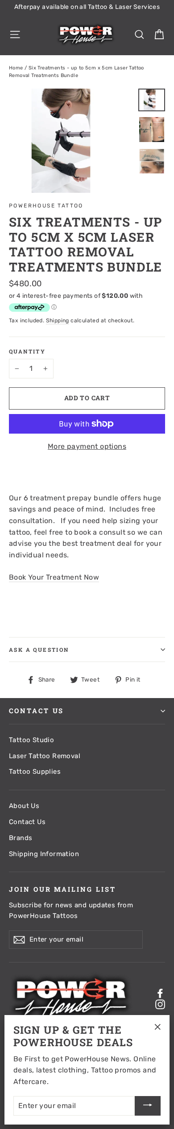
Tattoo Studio (31, 740)
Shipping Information (44, 854)
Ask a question (39, 649)
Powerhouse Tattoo (46, 206)
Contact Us (27, 822)
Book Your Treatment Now (54, 577)
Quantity (27, 351)
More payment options (87, 446)
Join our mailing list (62, 889)
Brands (20, 838)
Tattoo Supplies (35, 772)
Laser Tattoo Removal (44, 756)
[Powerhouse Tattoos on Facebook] (160, 993)
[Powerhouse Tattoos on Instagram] (160, 1004)
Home (16, 68)
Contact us (36, 711)
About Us (24, 806)
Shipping (57, 320)
